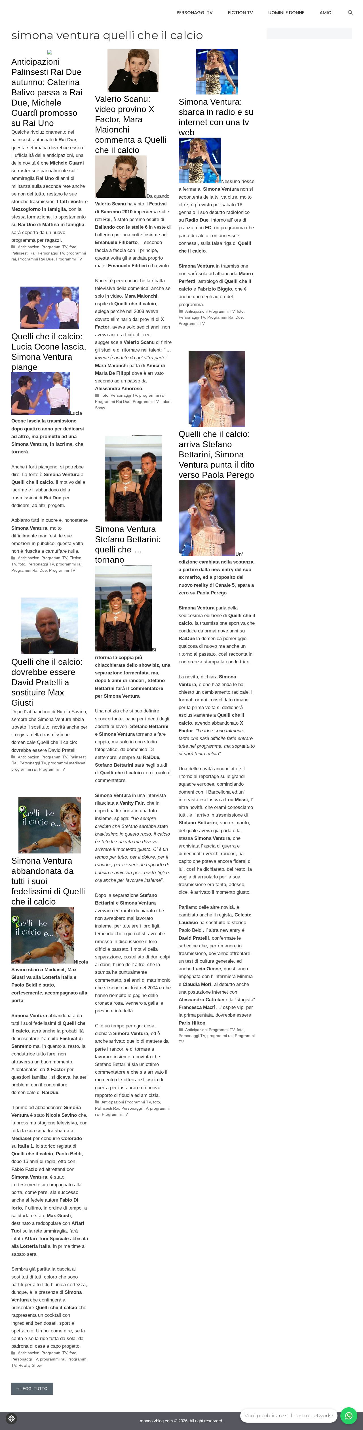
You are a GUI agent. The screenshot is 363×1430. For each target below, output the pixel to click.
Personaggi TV (195, 12)
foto (72, 247)
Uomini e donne (286, 12)
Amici (326, 12)
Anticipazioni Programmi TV (42, 247)
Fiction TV (240, 12)
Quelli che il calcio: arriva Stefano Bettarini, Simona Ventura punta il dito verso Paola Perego (216, 454)
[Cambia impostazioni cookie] (11, 1418)
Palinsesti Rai (23, 253)
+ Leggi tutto (32, 1388)
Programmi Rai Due (36, 259)
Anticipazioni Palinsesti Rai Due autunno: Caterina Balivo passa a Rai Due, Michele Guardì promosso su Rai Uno (47, 92)
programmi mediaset (66, 763)
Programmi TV (69, 259)
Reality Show (30, 1365)
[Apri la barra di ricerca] (350, 13)
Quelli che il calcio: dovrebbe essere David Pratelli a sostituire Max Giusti (47, 682)
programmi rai (151, 395)
